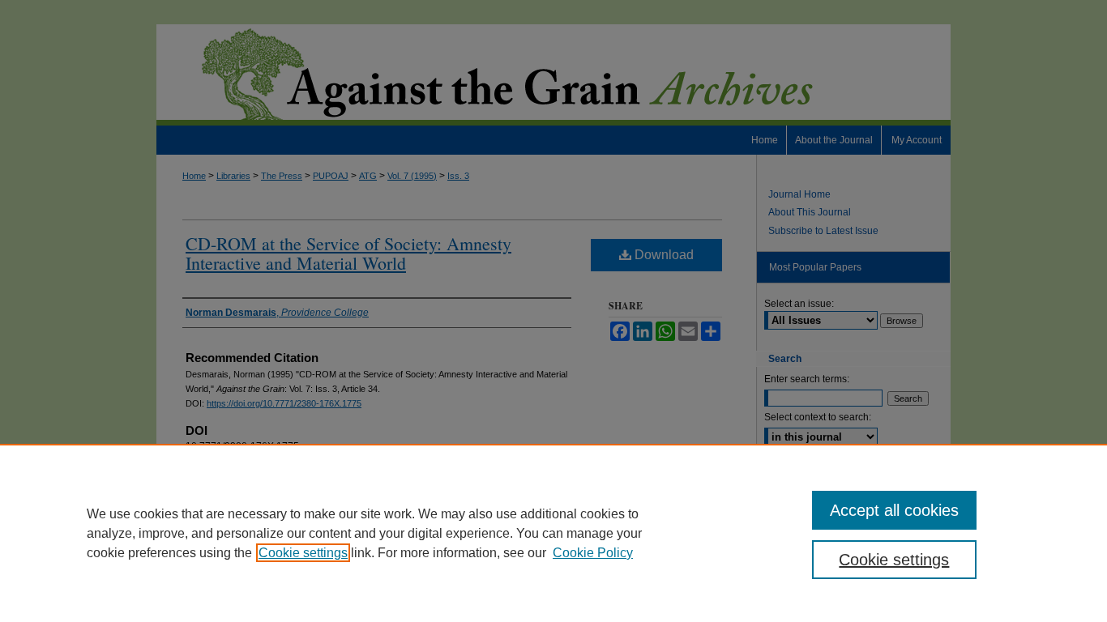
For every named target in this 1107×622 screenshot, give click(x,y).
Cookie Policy (593, 553)
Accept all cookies (894, 510)
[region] (553, 533)
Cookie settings (303, 553)
